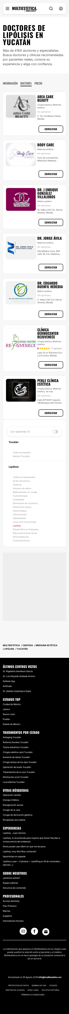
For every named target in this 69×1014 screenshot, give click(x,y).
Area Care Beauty (45, 98)
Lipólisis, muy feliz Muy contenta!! (19, 851)
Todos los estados (22, 452)
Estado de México (11, 724)
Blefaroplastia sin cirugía (25, 492)
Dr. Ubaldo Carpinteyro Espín (17, 691)
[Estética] (24, 9)
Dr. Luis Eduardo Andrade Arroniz (19, 676)
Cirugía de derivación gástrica (17, 815)
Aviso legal (33, 990)
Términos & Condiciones (32, 995)
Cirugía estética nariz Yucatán (18, 752)
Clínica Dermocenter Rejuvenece (48, 333)
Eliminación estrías (22, 507)
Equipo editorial (10, 883)
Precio (38, 83)
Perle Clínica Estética (48, 382)
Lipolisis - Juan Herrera (14, 833)
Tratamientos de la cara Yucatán (19, 772)
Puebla (6, 719)
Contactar (51, 129)
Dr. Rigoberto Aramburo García (18, 671)
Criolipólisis (18, 499)
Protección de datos (18, 985)
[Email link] (45, 931)
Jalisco (6, 709)
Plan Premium (9, 906)
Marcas (6, 911)
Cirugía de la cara (11, 810)
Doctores (26, 83)
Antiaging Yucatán (12, 737)
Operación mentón (12, 795)
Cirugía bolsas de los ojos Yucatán (20, 762)
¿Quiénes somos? (11, 878)
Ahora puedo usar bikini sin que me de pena (24, 846)
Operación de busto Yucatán (17, 767)
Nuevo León (9, 714)
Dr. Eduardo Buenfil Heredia (50, 284)
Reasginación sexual (13, 805)
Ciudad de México (12, 704)
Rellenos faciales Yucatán (15, 742)
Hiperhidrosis (19, 518)
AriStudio (7, 686)
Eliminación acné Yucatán (15, 777)
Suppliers (7, 916)
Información (10, 83)
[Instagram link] (23, 932)
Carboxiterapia (20, 495)
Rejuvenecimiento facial (25, 533)
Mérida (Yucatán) (21, 456)
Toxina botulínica (21, 540)
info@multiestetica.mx (49, 977)
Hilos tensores (20, 514)
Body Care (45, 144)
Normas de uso (39, 985)
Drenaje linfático (11, 800)
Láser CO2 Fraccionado (24, 522)
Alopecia (17, 484)
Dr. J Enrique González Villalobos (47, 193)
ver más (49, 391)
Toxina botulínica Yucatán (15, 747)
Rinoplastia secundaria (14, 820)
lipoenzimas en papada (14, 856)
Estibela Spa (9, 681)
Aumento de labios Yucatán (16, 757)
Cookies (53, 985)
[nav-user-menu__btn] (61, 9)
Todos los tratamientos (24, 477)
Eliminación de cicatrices (25, 503)
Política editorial (51, 990)
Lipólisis (17, 525)
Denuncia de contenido (14, 888)
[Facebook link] (34, 932)
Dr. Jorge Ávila (49, 238)
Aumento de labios (22, 488)
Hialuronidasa (20, 510)
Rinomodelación (21, 536)
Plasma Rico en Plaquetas (26, 529)
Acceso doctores (11, 901)
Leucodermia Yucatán (14, 782)
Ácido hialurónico (21, 481)
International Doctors (13, 921)
